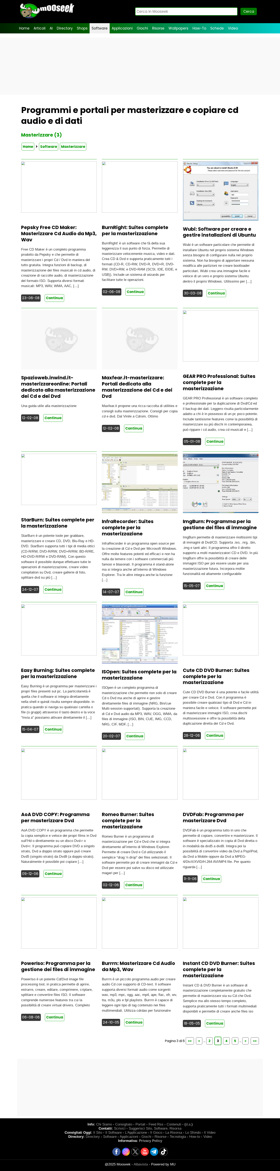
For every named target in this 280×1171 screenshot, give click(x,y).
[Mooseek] (46, 18)
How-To (199, 28)
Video (233, 28)
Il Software (113, 1133)
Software (100, 28)
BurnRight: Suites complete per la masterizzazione (135, 230)
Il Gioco (156, 1133)
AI (51, 28)
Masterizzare (73, 146)
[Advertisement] (140, 66)
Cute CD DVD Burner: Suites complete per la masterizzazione (216, 676)
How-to (194, 1137)
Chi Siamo (104, 1124)
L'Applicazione (136, 1133)
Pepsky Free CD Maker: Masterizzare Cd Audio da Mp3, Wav (59, 233)
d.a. (188, 1124)
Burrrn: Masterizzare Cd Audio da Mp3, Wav (138, 966)
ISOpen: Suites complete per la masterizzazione (139, 674)
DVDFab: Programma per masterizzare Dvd (213, 817)
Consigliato (123, 1124)
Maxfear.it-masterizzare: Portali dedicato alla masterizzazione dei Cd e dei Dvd (137, 386)
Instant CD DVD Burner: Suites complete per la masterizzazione (219, 969)
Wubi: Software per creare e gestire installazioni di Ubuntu (219, 232)
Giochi (142, 28)
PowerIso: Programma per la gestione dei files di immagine (58, 966)
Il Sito (97, 1133)
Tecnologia (178, 1137)
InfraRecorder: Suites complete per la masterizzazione (128, 527)
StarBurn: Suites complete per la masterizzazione (57, 523)
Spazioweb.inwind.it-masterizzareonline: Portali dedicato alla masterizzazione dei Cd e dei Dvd (58, 386)
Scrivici (119, 1128)
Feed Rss (156, 1124)
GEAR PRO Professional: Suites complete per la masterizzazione (219, 382)
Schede (217, 28)
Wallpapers (178, 28)
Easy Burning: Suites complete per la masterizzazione (58, 673)
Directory (65, 28)
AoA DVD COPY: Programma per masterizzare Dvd (55, 817)
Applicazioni (122, 28)
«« (190, 1041)
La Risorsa (173, 1133)
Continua (54, 297)
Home (24, 28)
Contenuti (174, 1124)
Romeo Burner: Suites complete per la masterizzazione (128, 820)
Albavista (141, 1164)
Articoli (40, 28)
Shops (82, 28)
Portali (140, 1124)
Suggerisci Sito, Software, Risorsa (155, 1128)
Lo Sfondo (193, 1133)
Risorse (158, 28)
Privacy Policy (150, 1141)
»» (255, 1041)
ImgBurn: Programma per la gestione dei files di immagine (220, 524)
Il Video (209, 1133)
